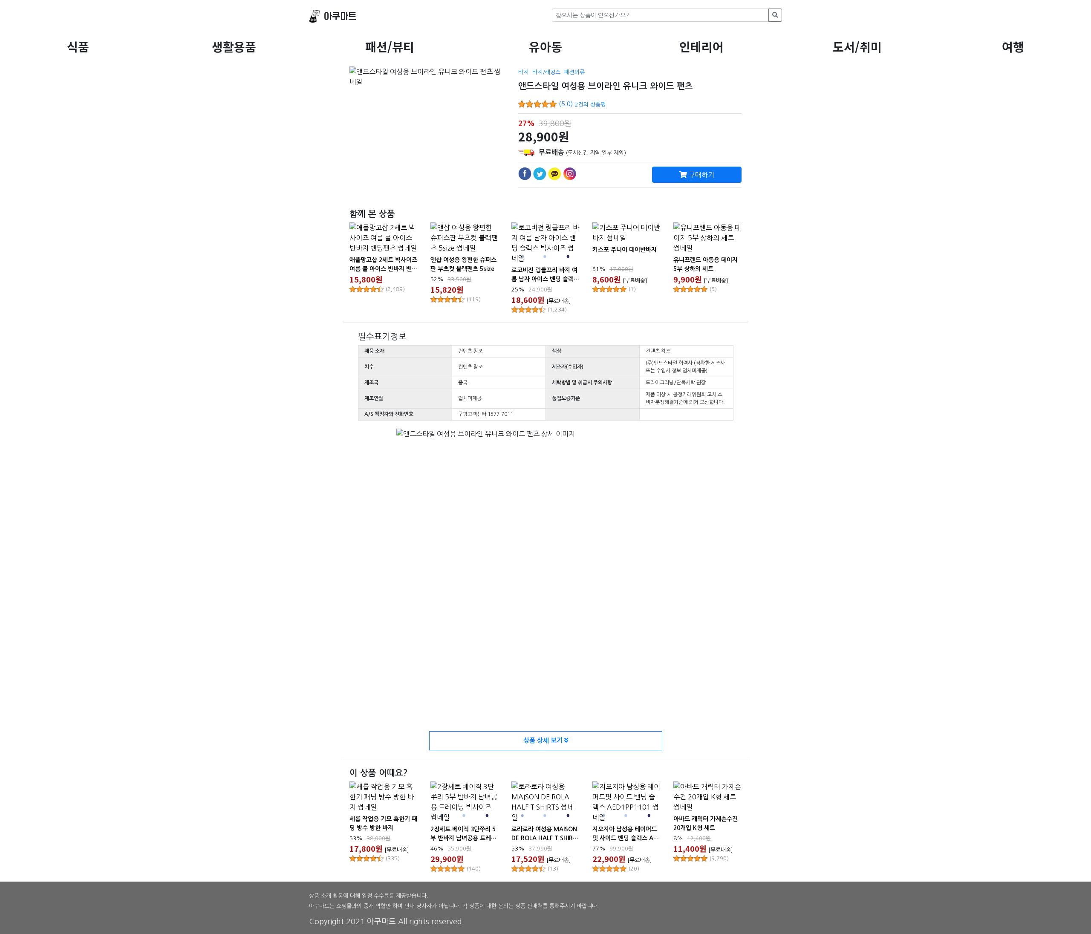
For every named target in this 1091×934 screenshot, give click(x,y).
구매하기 (700, 174)
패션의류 (574, 72)
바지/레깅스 (546, 72)
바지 (523, 72)
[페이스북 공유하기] (524, 173)
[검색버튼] (775, 15)
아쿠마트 (340, 16)
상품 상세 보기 (543, 740)
